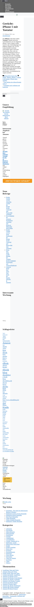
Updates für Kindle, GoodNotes (11, 575)
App (4, 345)
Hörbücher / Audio (11, 542)
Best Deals (8, 5)
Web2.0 (8, 563)
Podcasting (9, 556)
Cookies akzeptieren (6, 604)
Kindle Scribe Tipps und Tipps (11, 573)
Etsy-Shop (8, 7)
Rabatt (6, 434)
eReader (5, 393)
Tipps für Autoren (11, 558)
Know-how (9, 549)
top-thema (9, 560)
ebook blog (6, 371)
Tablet (4, 440)
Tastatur (5, 80)
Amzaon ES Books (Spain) (10, 582)
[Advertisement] (17, 308)
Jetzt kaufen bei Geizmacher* (7, 480)
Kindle (6, 407)
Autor (4, 348)
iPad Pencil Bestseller (12, 517)
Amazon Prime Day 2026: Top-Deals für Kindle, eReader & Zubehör (8, 274)
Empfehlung (9, 535)
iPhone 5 (14, 77)
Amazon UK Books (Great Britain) (12, 578)
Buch (4, 358)
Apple (5, 347)
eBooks (7, 10)
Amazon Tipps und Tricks (10, 571)
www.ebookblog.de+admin (8, 451)
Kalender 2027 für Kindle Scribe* (5, 469)
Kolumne (8, 550)
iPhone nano (13, 79)
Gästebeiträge (10, 538)
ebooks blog (5, 387)
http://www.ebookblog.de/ (11, 400)
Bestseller (8, 4)
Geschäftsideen (10, 539)
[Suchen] (4, 96)
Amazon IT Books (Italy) (10, 584)
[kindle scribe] (7, 502)
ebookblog (7, 375)
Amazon (6, 343)
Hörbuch (4, 401)
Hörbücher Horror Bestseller (14, 515)
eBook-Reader (5, 366)
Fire (4, 395)
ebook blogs (5, 383)
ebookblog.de (7, 381)
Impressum (6, 596)
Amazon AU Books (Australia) (11, 579)
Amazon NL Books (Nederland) (11, 585)
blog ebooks (5, 355)
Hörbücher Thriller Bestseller (14, 521)
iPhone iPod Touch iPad (10, 76)
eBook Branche (10, 532)
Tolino (4, 442)
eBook (6, 363)
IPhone (9, 77)
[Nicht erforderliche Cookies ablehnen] (7, 606)
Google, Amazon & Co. (12, 541)
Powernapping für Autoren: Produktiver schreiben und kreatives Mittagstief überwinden (10, 222)
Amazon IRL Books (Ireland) (11, 587)
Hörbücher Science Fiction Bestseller (16, 513)
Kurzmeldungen (9, 11)
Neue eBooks (10, 555)
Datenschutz (22, 594)
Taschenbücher (9, 8)
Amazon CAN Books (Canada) (11, 581)
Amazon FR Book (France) (10, 589)
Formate (8, 536)
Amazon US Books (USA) (10, 576)
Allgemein (9, 529)
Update (4, 443)
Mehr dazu (3, 606)
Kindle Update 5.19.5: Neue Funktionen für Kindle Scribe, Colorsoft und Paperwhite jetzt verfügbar (9, 239)
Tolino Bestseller (10, 518)
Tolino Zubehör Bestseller (13, 520)
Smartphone (5, 438)
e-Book (5, 358)
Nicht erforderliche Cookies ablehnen (21, 604)
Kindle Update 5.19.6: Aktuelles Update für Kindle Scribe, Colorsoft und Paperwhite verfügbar (9, 206)
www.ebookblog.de (8, 449)
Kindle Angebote (11, 547)
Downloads (9, 530)
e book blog (5, 378)
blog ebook (5, 351)
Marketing (5, 423)
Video (7, 561)
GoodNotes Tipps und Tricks (11, 570)
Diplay (4, 77)
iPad (4, 403)
